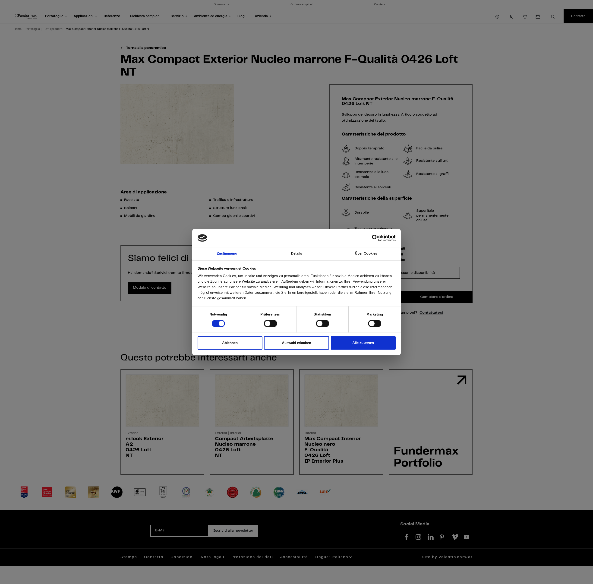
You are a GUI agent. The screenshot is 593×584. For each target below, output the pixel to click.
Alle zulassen (363, 343)
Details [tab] (296, 253)
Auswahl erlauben (296, 343)
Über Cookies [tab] (366, 253)
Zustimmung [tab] (227, 253)
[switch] (270, 323)
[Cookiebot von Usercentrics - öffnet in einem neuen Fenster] (375, 237)
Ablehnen (230, 343)
